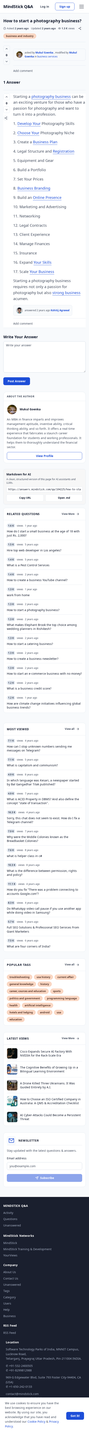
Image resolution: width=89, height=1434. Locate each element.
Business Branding (33, 188)
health (14, 1005)
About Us (9, 1272)
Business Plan (45, 141)
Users (7, 1303)
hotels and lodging (21, 1012)
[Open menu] (81, 6)
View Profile (44, 456)
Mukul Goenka (44, 52)
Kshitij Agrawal (60, 310)
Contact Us (10, 1278)
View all (70, 729)
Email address (16, 1158)
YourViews (10, 1255)
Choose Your (28, 132)
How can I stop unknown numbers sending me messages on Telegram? (39, 748)
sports (57, 991)
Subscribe (47, 1178)
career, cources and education (28, 991)
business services (47, 56)
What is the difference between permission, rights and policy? (42, 873)
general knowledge (21, 984)
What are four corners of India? (28, 946)
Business (9, 1316)
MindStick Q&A (18, 7)
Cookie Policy (36, 1421)
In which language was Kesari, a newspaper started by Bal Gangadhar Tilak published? (43, 782)
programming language (62, 998)
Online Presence (47, 197)
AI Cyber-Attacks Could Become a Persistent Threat (50, 1117)
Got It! (75, 1416)
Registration (63, 151)
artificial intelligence (38, 1005)
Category (9, 1297)
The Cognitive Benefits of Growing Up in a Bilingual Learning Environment (49, 1069)
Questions (10, 1219)
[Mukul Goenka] (19, 54)
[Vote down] (6, 61)
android (45, 1012)
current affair (65, 977)
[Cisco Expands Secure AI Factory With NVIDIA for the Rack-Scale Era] (12, 1053)
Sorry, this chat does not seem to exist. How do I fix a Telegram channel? (43, 820)
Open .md (64, 498)
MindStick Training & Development (27, 1249)
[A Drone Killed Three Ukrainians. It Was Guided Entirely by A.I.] (12, 1085)
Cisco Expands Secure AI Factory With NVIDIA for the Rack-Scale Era (46, 1053)
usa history (43, 977)
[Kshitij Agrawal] (19, 310)
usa (59, 1012)
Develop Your (29, 123)
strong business (66, 292)
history (44, 984)
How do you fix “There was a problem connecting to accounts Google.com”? (42, 891)
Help (6, 1310)
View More (68, 514)
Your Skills (43, 262)
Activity (8, 1213)
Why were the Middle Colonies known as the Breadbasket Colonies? (37, 839)
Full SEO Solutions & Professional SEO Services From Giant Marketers (43, 929)
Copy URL (25, 498)
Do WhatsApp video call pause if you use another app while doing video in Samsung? (44, 910)
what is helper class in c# (24, 856)
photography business (51, 96)
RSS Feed (9, 1333)
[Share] (79, 28)
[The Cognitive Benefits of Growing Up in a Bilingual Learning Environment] (12, 1069)
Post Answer (17, 381)
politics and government (25, 998)
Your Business (42, 271)
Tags (6, 1291)
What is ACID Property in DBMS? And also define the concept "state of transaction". (43, 801)
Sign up (64, 6)
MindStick (10, 1243)
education (16, 1019)
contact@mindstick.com (22, 1394)
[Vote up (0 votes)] (6, 48)
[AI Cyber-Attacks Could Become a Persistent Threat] (12, 1117)
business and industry (20, 36)
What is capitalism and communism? (32, 765)
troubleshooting (20, 977)
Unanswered (12, 1225)
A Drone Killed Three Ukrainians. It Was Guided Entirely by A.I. (47, 1085)
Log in (44, 6)
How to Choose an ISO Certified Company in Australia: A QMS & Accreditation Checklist (50, 1101)
